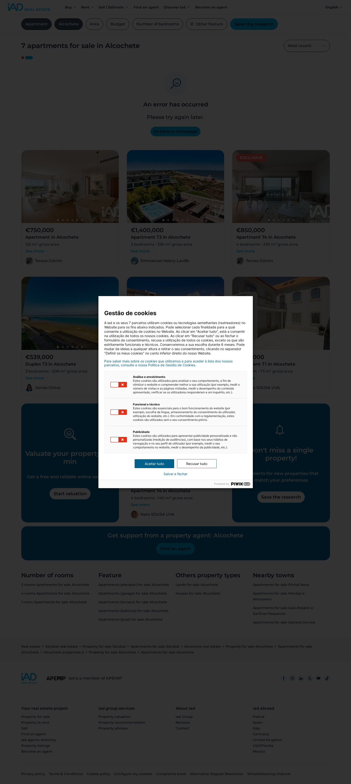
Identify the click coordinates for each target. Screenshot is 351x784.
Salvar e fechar (175, 474)
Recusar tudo (196, 464)
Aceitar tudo (154, 464)
